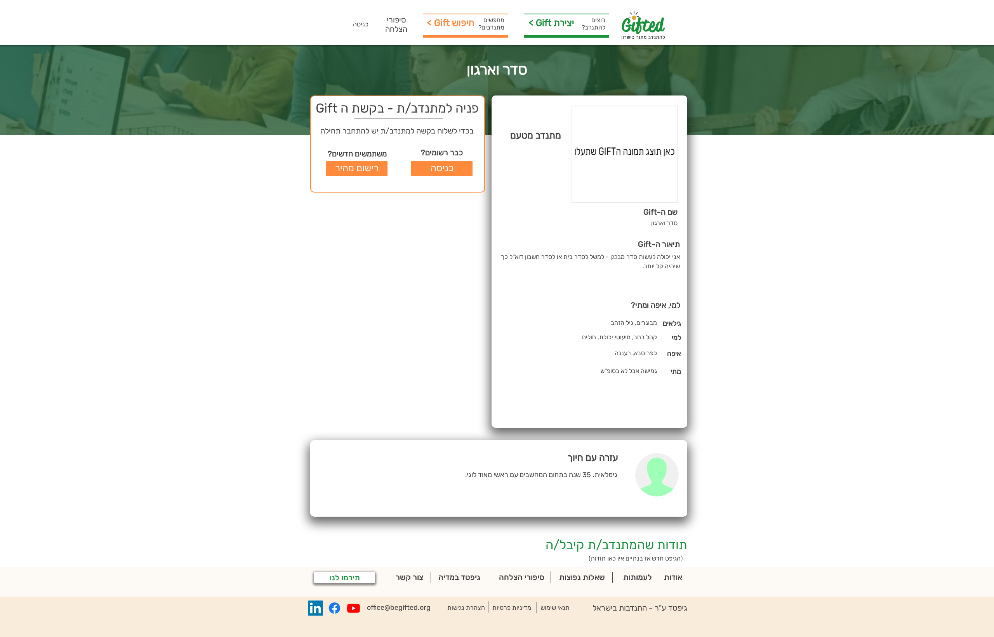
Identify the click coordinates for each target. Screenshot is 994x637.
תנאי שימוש (555, 607)
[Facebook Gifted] (334, 608)
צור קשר (409, 577)
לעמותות (637, 577)
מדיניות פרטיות (511, 607)
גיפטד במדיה (459, 577)
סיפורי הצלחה (396, 24)
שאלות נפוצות (582, 577)
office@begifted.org (399, 607)
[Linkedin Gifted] (315, 608)
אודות (673, 577)
